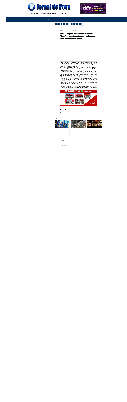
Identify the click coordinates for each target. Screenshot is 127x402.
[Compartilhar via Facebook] (60, 109)
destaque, (77, 24)
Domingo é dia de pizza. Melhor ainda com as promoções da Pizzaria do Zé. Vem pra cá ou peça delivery (94, 130)
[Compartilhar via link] (67, 109)
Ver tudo (100, 118)
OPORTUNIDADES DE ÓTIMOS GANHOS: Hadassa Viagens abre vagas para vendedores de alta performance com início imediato (61, 130)
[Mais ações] (96, 30)
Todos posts (62, 24)
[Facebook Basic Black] (62, 13)
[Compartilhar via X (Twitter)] (62, 109)
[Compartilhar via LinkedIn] (65, 109)
